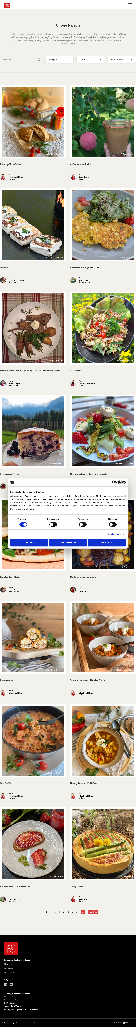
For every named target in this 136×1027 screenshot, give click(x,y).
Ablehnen (29, 542)
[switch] (53, 524)
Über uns (8, 964)
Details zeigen (114, 534)
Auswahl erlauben (68, 542)
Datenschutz (9, 972)
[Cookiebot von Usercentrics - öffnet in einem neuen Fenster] (114, 482)
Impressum (8, 968)
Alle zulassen (107, 542)
